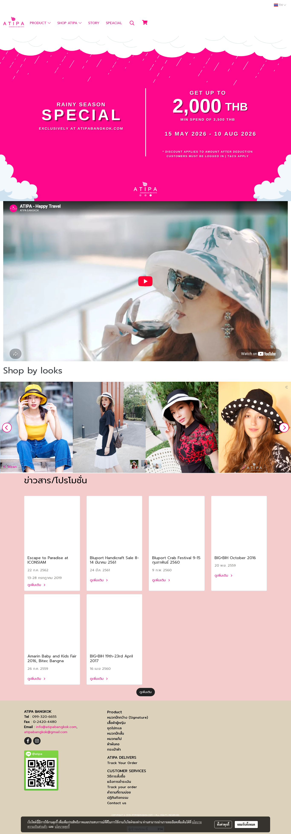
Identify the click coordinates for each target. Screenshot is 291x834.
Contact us (116, 803)
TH (281, 5)
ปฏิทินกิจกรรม (117, 797)
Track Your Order (122, 763)
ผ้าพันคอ (113, 744)
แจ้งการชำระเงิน (119, 781)
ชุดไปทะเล (114, 728)
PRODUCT (39, 23)
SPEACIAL (114, 23)
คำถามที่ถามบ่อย (119, 792)
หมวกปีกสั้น (115, 733)
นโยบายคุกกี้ (62, 826)
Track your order (122, 787)
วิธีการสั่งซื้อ (116, 776)
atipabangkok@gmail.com (45, 732)
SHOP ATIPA (68, 23)
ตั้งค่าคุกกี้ (223, 824)
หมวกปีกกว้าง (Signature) (127, 717)
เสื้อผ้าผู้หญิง (116, 722)
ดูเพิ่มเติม (34, 584)
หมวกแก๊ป (114, 738)
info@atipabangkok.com (56, 727)
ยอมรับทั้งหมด (246, 824)
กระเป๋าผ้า (114, 749)
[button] (132, 23)
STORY (93, 23)
